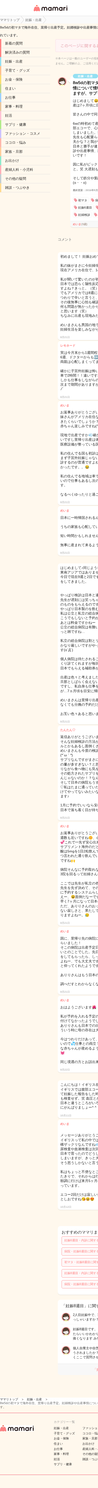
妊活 (8, 115)
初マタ (82, 200)
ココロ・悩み (15, 142)
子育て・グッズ (17, 70)
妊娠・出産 (14, 61)
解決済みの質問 (17, 52)
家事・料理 (14, 106)
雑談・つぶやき (17, 188)
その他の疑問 (15, 179)
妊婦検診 (84, 215)
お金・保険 (14, 79)
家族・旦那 (14, 152)
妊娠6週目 (85, 207)
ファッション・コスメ (22, 133)
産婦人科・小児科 (19, 170)
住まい (10, 88)
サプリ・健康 (15, 124)
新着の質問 (14, 43)
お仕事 (10, 97)
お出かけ (12, 161)
